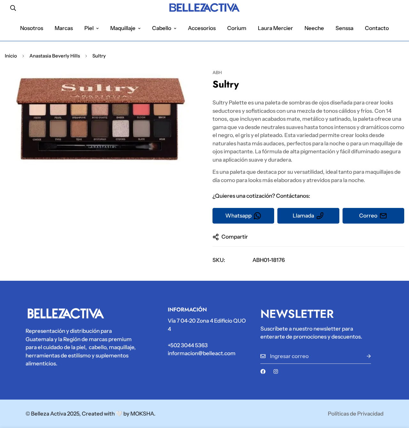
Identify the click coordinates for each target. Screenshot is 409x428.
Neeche (314, 28)
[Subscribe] (363, 356)
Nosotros (31, 28)
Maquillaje (122, 28)
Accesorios (202, 28)
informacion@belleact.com (201, 353)
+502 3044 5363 (188, 345)
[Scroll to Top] (396, 393)
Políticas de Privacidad (355, 413)
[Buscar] (13, 8)
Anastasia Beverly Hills (54, 56)
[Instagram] (275, 371)
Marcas (64, 28)
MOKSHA (142, 413)
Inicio (11, 56)
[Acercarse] (183, 83)
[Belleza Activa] (204, 8)
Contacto (377, 28)
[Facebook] (263, 371)
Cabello (161, 28)
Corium (236, 28)
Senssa (344, 28)
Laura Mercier (275, 28)
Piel (89, 28)
